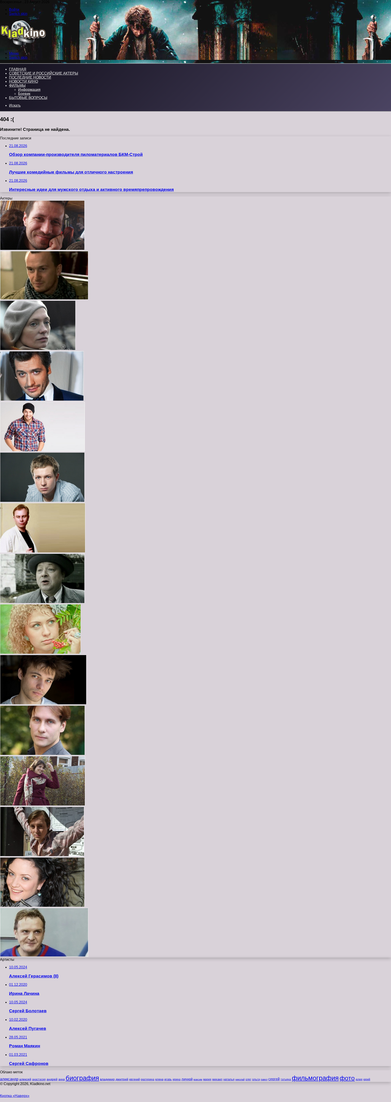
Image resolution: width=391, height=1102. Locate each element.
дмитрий (122, 1079)
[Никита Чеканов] (42, 400)
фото (347, 1078)
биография (82, 1078)
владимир (107, 1079)
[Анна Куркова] (40, 653)
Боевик (24, 94)
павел (264, 1079)
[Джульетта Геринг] (38, 349)
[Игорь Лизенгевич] (43, 703)
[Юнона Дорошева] (42, 804)
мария (207, 1079)
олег (248, 1079)
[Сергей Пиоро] (44, 955)
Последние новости (30, 77)
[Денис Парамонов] (42, 501)
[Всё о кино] (23, 46)
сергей (274, 1079)
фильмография (315, 1078)
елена (159, 1079)
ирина (177, 1079)
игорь (168, 1079)
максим (197, 1079)
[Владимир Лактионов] (42, 551)
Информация (29, 90)
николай (240, 1079)
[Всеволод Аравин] (42, 249)
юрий (366, 1079)
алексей (25, 1079)
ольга (256, 1079)
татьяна (286, 1079)
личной (187, 1079)
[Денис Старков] (44, 298)
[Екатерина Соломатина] (42, 906)
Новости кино (23, 81)
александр (9, 1079)
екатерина (147, 1079)
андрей (52, 1079)
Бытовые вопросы (28, 98)
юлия (359, 1079)
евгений (134, 1079)
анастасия (39, 1079)
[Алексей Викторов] (42, 450)
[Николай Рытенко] (42, 754)
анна (61, 1079)
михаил (217, 1079)
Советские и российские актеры (43, 73)
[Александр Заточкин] (42, 855)
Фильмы (17, 85)
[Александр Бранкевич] (42, 602)
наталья (228, 1079)
